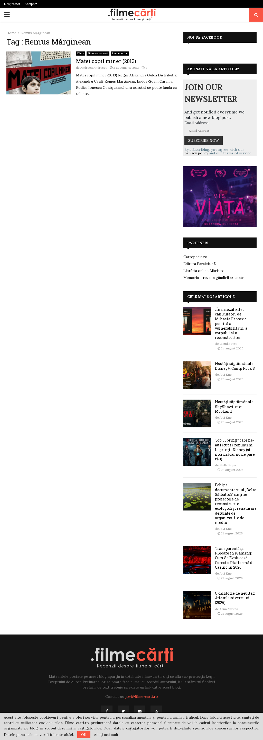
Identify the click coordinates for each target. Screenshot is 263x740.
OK (84, 734)
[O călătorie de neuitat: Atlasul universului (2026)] (197, 605)
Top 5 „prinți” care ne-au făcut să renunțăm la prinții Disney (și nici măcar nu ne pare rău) (235, 449)
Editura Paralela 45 (199, 263)
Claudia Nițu (228, 344)
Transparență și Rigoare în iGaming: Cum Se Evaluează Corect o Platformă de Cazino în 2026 (235, 558)
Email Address (196, 122)
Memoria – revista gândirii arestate (213, 277)
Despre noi (12, 4)
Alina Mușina (229, 609)
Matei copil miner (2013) (106, 61)
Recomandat (120, 53)
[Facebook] (106, 711)
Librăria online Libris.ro (203, 270)
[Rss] (156, 711)
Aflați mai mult (106, 734)
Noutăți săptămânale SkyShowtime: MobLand (234, 406)
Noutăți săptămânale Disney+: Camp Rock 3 (235, 366)
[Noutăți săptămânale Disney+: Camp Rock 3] (197, 375)
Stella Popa (228, 465)
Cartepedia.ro (195, 256)
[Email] (139, 711)
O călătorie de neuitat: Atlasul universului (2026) (235, 598)
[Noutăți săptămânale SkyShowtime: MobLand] (197, 413)
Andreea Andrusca (93, 67)
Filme (80, 53)
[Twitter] (123, 711)
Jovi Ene (226, 374)
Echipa (29, 4)
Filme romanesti (98, 53)
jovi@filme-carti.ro (142, 696)
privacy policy (196, 153)
